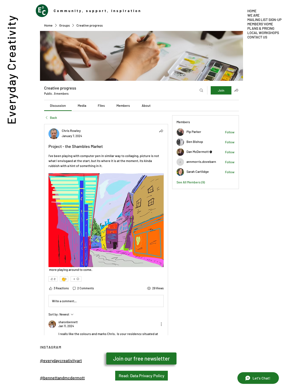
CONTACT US (257, 37)
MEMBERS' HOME (260, 24)
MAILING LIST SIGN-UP (261, 19)
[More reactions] (76, 279)
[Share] (161, 130)
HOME (251, 11)
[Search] (201, 90)
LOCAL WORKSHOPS (261, 33)
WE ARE (253, 15)
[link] (58, 105)
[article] (106, 243)
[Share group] (236, 90)
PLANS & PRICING (260, 28)
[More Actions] (161, 324)
